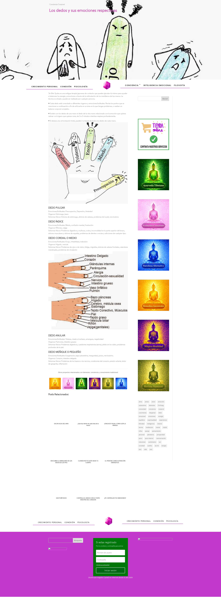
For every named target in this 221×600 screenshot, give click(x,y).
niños (140, 431)
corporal (161, 409)
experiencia (163, 420)
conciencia (152, 409)
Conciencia (132, 85)
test (140, 449)
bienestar (152, 405)
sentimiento (152, 442)
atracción (161, 402)
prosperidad (161, 435)
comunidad (142, 409)
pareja (147, 431)
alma (140, 402)
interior (159, 424)
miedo (165, 427)
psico (140, 438)
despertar (152, 413)
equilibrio (142, 420)
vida (145, 449)
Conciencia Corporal (57, 4)
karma (141, 427)
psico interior (149, 438)
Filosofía (179, 85)
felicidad (141, 424)
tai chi (157, 446)
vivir (151, 449)
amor (153, 402)
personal (141, 435)
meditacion (149, 427)
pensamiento (156, 431)
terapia (164, 446)
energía (160, 416)
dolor (160, 413)
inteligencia (150, 424)
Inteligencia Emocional (157, 85)
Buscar (165, 99)
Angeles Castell (103, 577)
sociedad (142, 446)
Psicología (81, 86)
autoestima (142, 405)
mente (158, 427)
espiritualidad (152, 420)
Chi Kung (161, 405)
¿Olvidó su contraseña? (102, 565)
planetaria (150, 435)
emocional (142, 416)
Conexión (66, 86)
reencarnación (161, 438)
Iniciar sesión (110, 570)
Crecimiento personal (44, 86)
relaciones (142, 442)
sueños (149, 446)
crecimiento (142, 413)
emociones (151, 416)
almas (147, 402)
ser (160, 442)
